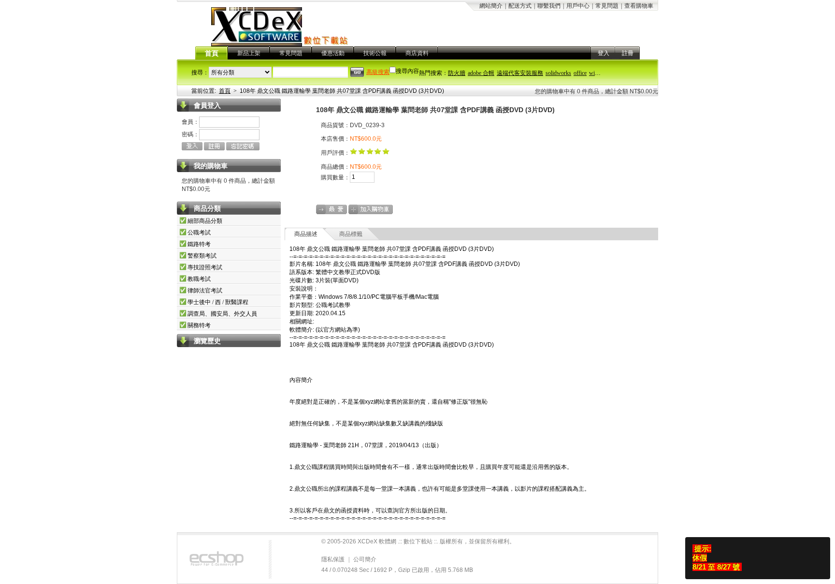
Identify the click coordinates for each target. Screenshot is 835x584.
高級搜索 (377, 72)
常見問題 (607, 5)
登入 (603, 53)
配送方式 (520, 5)
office (580, 73)
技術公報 (375, 53)
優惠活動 (333, 53)
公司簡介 (364, 559)
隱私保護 (333, 559)
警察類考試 (201, 255)
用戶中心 (578, 5)
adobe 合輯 (481, 73)
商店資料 (417, 53)
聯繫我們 (549, 5)
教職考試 (199, 279)
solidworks (558, 73)
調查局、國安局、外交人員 (222, 313)
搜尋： (200, 72)
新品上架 (248, 53)
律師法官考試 (204, 290)
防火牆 (456, 73)
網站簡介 (491, 5)
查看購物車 (638, 5)
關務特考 (199, 325)
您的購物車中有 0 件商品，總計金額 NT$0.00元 (596, 91)
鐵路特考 (199, 244)
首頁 (211, 53)
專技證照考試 (204, 267)
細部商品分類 (204, 221)
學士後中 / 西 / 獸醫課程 (217, 302)
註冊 (627, 53)
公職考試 (199, 232)
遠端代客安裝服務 (520, 73)
